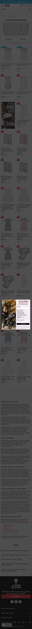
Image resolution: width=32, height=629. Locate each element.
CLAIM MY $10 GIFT (23, 323)
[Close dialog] (29, 300)
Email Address (19, 306)
